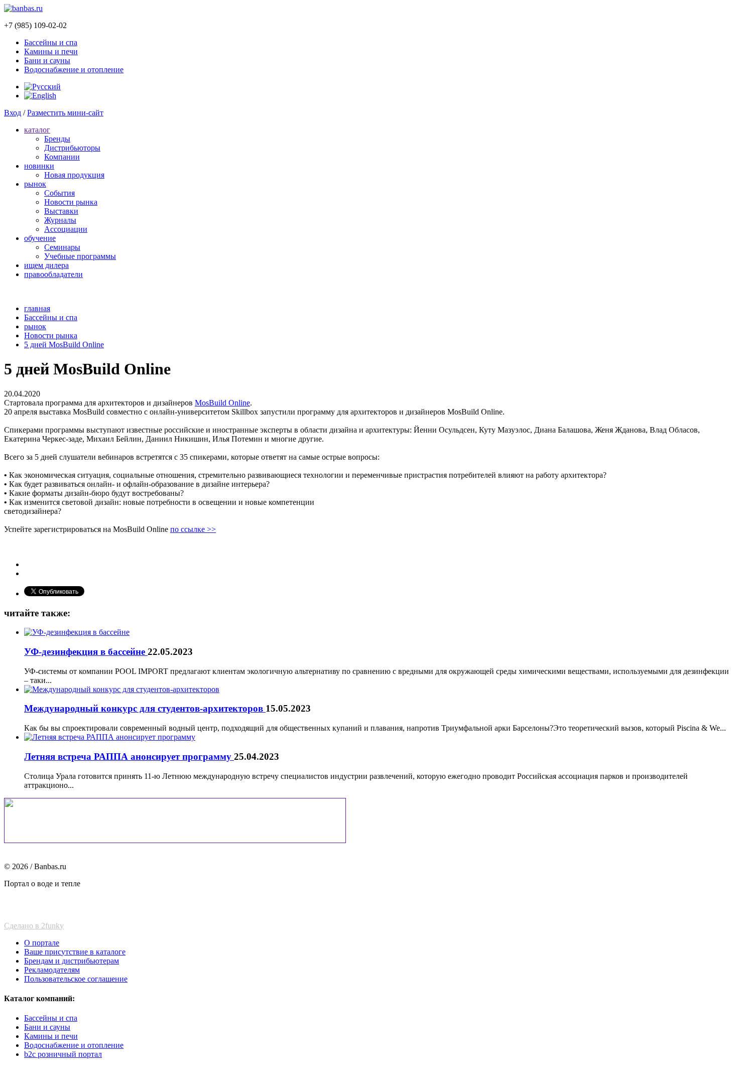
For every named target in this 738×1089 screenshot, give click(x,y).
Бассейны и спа (50, 42)
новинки (39, 166)
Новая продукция (74, 175)
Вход (12, 112)
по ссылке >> (193, 529)
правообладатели (53, 274)
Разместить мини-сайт (65, 112)
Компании (62, 157)
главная (37, 308)
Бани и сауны (47, 60)
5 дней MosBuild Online (64, 344)
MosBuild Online (222, 402)
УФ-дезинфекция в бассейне (86, 651)
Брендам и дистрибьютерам (71, 961)
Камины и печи (51, 51)
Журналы (60, 220)
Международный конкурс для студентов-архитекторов (145, 708)
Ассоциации (65, 229)
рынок (35, 184)
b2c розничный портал (63, 1054)
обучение (40, 238)
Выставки (61, 211)
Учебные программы (80, 256)
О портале (41, 942)
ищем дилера (46, 265)
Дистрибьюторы (72, 148)
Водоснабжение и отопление (74, 69)
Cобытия (59, 193)
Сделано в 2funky (34, 925)
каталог (37, 129)
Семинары (62, 247)
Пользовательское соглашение (76, 979)
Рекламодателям (52, 970)
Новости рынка (70, 202)
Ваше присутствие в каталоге (75, 951)
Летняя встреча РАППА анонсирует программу (129, 756)
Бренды (57, 138)
